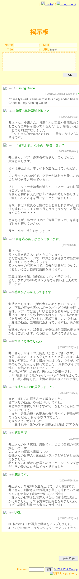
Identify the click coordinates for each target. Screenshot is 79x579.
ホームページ (68, 4)
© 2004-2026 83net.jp (65, 569)
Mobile (49, 4)
